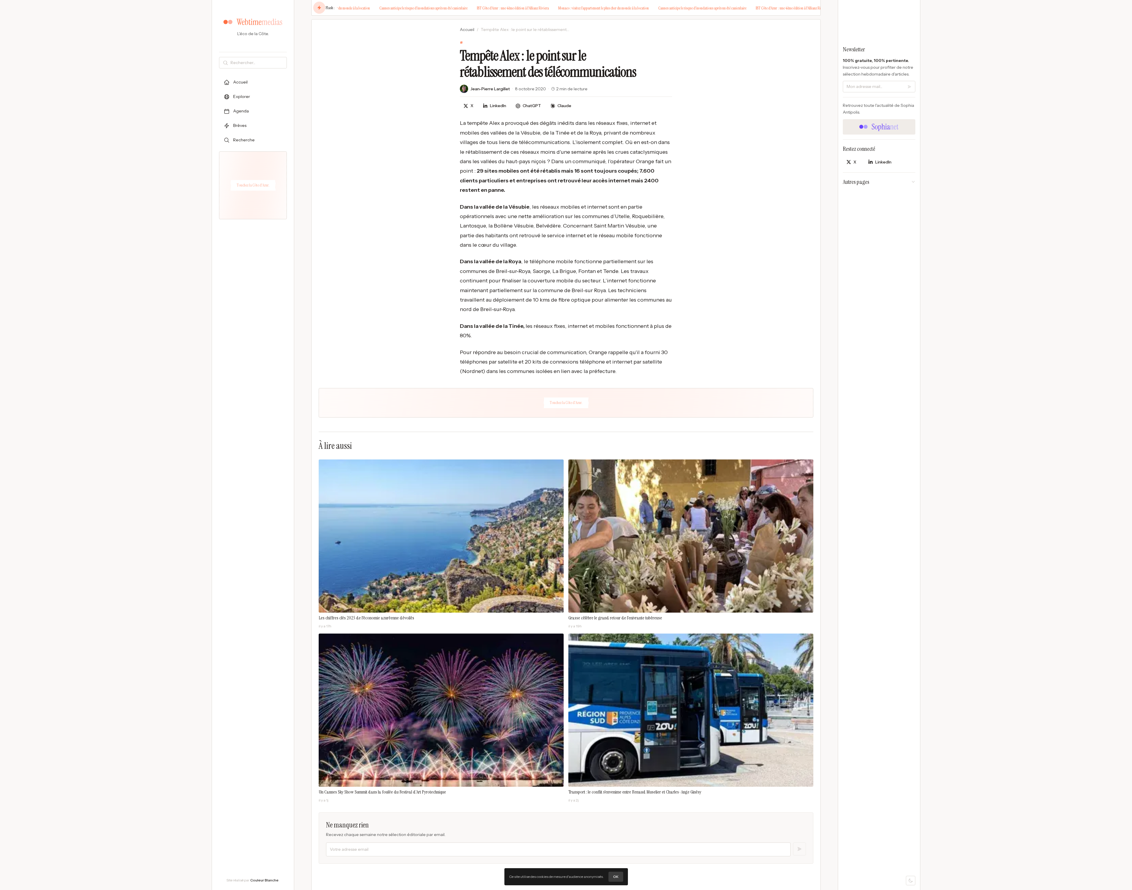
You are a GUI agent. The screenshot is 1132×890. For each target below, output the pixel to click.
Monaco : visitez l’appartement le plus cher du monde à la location (561, 8)
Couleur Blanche (264, 880)
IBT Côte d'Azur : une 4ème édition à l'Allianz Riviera (471, 8)
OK (615, 876)
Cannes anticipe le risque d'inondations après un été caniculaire (381, 8)
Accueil (467, 29)
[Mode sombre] (910, 880)
